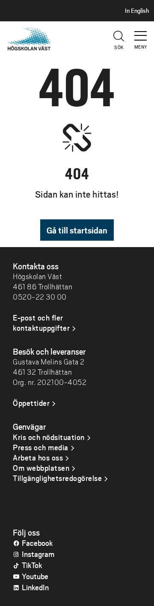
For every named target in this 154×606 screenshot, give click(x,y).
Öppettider (31, 403)
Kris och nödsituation (49, 437)
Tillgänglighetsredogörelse (57, 478)
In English (137, 11)
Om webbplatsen (41, 468)
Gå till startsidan (77, 230)
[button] (141, 32)
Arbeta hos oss (38, 457)
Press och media (40, 447)
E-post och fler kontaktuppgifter (41, 322)
